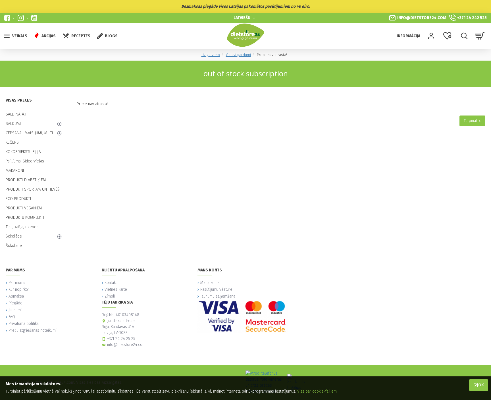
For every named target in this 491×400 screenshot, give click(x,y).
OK (481, 384)
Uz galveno (210, 55)
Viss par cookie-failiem (317, 391)
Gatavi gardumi (238, 55)
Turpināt (470, 120)
